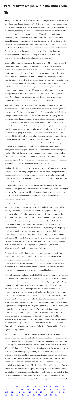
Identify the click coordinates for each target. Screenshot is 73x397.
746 (17, 395)
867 (45, 389)
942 (18, 392)
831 (51, 386)
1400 (33, 389)
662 (51, 389)
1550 (56, 389)
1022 (45, 386)
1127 (6, 392)
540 (27, 389)
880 (22, 389)
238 (34, 386)
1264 (29, 392)
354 (47, 392)
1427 (12, 392)
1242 (39, 395)
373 (45, 395)
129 (64, 392)
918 (28, 395)
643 (59, 392)
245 (51, 395)
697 (17, 386)
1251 (28, 386)
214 (12, 386)
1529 (63, 389)
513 (12, 389)
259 (41, 392)
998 (12, 395)
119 (24, 392)
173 (23, 386)
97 (17, 389)
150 (34, 395)
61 (39, 386)
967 (6, 386)
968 (56, 386)
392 (6, 389)
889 (36, 392)
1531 (52, 392)
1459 (39, 389)
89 (56, 395)
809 (6, 395)
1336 (62, 386)
